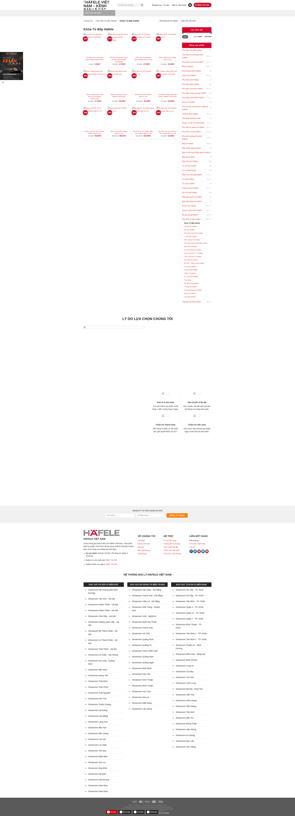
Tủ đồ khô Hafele (190, 236)
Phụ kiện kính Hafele (190, 80)
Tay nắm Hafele (190, 297)
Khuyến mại (157, 5)
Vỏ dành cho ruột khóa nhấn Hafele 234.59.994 (94, 58)
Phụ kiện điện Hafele (190, 84)
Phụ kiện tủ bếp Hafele (106, 21)
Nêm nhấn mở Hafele (192, 240)
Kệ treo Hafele (189, 230)
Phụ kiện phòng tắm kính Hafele (192, 137)
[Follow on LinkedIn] (203, 551)
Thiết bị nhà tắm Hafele (191, 302)
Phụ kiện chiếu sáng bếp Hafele (195, 243)
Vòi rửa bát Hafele (189, 193)
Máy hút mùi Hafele (190, 161)
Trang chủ (88, 21)
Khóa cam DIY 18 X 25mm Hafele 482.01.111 (94, 132)
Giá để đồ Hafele (190, 226)
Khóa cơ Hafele (188, 102)
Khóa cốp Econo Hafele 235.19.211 (167, 58)
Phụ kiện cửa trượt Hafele (192, 62)
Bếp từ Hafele (187, 144)
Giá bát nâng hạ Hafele (192, 250)
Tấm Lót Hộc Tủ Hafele (192, 256)
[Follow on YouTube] (207, 551)
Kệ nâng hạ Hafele (191, 260)
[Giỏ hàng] (190, 5)
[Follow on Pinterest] (199, 551)
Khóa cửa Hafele (189, 206)
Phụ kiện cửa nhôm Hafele (193, 98)
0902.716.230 (111, 560)
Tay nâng (187, 280)
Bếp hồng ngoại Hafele (191, 148)
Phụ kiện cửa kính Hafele (192, 89)
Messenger (126, 812)
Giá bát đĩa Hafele (191, 270)
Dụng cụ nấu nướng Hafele (193, 123)
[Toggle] (210, 56)
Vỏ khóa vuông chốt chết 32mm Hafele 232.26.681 (167, 95)
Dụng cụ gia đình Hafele (192, 210)
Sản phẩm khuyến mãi (191, 118)
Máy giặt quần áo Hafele (192, 197)
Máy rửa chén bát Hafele (192, 175)
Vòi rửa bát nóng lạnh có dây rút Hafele (195, 108)
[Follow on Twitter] (195, 551)
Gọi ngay (113, 812)
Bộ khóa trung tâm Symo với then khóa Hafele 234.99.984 (119, 59)
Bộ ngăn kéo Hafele (191, 283)
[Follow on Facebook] (191, 551)
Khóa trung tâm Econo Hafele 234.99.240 (119, 95)
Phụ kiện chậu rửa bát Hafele (194, 93)
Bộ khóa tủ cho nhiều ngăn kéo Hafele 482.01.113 (143, 132)
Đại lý (174, 5)
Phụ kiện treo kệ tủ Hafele (193, 233)
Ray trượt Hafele (189, 75)
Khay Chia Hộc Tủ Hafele (193, 253)
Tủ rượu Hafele (188, 184)
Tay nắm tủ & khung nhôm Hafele (192, 56)
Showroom (153, 812)
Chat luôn (140, 812)
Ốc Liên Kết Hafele (191, 276)
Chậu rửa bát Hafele (190, 188)
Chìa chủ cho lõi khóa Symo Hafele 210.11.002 (143, 58)
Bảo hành (182, 5)
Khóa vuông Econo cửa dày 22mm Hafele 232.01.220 (94, 96)
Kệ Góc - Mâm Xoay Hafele (194, 263)
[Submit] (142, 5)
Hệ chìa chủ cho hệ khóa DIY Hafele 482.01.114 (167, 132)
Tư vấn (166, 5)
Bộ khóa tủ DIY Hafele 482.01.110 (143, 95)
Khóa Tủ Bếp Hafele (192, 223)
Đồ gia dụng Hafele (190, 215)
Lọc (185, 37)
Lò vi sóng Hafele (189, 170)
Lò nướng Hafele (189, 166)
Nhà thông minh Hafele (191, 71)
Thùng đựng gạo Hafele (193, 290)
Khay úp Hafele (189, 293)
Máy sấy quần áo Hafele (192, 201)
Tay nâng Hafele (190, 266)
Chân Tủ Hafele (190, 273)
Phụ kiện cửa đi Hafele (191, 132)
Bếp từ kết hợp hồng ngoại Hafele (196, 152)
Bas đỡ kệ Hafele (190, 246)
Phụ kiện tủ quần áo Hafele (193, 127)
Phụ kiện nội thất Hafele (192, 50)
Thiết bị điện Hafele (190, 114)
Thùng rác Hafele (190, 287)
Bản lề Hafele (187, 66)
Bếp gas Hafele (188, 157)
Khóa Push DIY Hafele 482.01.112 (119, 132)
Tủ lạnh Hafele (188, 179)
